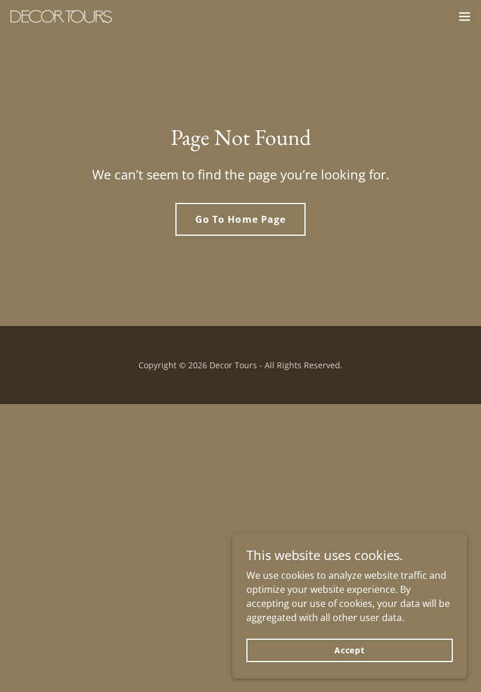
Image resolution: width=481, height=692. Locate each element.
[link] (61, 16)
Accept (349, 650)
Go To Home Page (240, 219)
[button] (464, 16)
